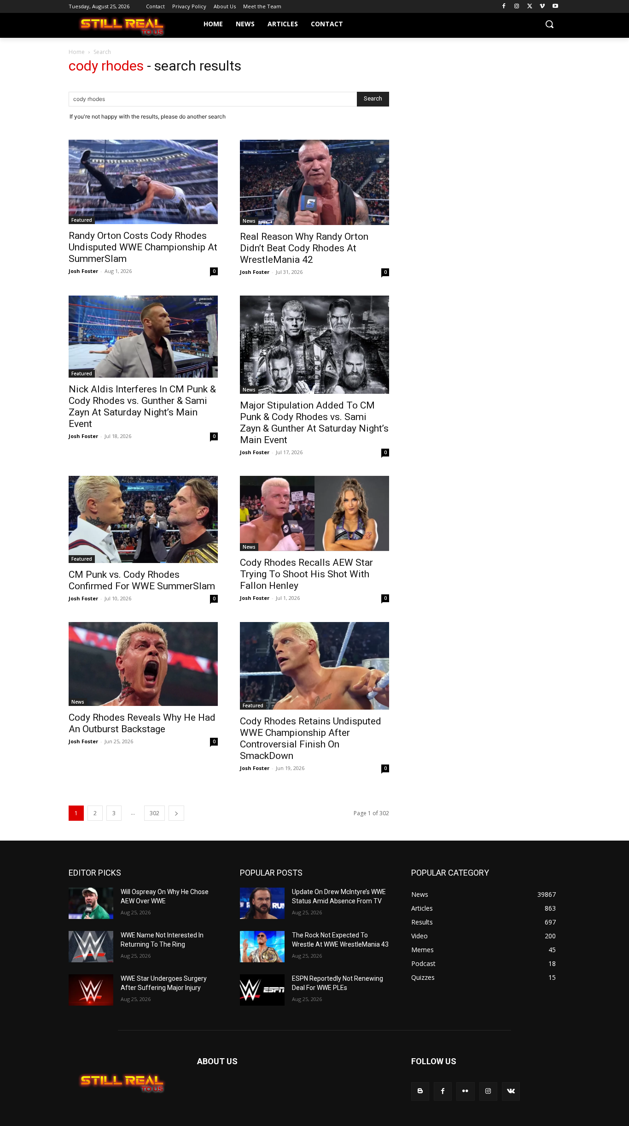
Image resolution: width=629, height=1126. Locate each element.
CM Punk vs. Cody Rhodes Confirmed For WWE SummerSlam (142, 580)
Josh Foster (83, 270)
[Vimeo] (542, 6)
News (249, 221)
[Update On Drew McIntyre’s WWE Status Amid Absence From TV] (262, 903)
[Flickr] (465, 1091)
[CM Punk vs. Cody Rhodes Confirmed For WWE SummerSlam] (143, 519)
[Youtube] (555, 6)
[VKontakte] (511, 1091)
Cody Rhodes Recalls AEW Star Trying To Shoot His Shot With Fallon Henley (306, 574)
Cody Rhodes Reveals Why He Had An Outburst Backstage (142, 723)
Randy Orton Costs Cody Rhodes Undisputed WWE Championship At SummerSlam (143, 247)
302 (154, 813)
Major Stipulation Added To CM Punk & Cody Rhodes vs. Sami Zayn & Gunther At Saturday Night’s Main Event (314, 422)
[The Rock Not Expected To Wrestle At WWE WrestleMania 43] (262, 946)
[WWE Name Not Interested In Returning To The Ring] (91, 946)
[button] (549, 24)
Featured (81, 220)
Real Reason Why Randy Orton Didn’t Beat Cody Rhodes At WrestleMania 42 (304, 248)
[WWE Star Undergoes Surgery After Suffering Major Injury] (91, 990)
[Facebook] (504, 6)
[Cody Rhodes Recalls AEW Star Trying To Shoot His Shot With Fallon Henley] (314, 513)
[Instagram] (517, 6)
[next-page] (176, 813)
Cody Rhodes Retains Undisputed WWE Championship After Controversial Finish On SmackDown (310, 738)
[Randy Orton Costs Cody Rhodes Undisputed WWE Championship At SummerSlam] (143, 182)
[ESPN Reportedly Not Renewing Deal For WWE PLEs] (262, 990)
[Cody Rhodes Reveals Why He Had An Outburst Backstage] (143, 664)
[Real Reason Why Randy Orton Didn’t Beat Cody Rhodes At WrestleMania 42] (314, 182)
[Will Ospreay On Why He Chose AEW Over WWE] (91, 903)
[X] (529, 6)
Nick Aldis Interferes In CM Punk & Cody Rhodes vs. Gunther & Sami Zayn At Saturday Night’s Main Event (142, 406)
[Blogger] (420, 1091)
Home (77, 52)
